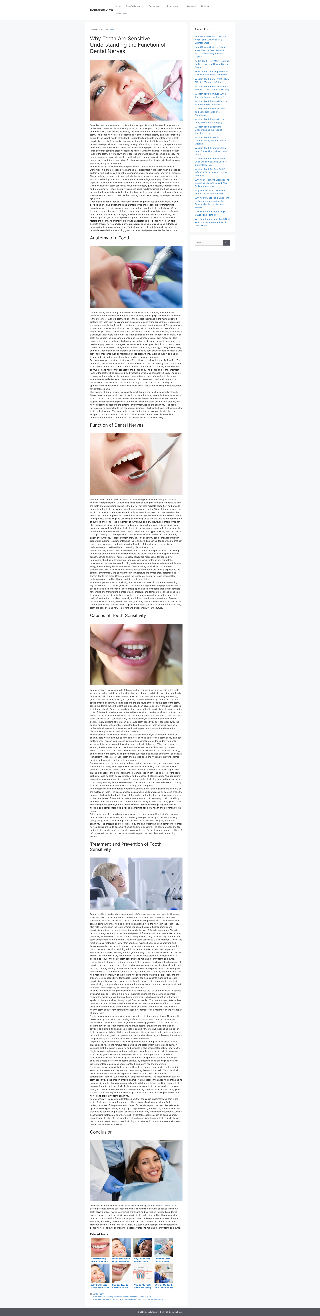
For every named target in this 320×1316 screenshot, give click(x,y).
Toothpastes (172, 6)
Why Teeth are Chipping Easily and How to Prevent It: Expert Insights (122, 1297)
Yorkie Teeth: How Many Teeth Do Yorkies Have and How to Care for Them (212, 64)
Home (118, 6)
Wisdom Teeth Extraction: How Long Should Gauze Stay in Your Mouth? (211, 151)
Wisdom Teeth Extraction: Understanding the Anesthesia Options (210, 140)
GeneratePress (175, 1312)
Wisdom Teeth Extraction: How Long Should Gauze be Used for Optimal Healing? (211, 161)
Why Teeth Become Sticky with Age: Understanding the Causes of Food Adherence (128, 1299)
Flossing (205, 6)
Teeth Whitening (133, 6)
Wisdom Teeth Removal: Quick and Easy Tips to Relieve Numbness (210, 111)
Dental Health (122, 13)
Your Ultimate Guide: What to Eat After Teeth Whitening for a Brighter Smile (211, 39)
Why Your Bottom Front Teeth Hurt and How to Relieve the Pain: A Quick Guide (212, 222)
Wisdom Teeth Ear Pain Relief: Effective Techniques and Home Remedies (211, 172)
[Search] (226, 243)
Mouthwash (191, 6)
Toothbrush (153, 6)
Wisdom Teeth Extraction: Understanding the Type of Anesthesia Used (208, 130)
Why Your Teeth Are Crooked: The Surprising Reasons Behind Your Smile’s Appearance (212, 183)
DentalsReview (101, 10)
